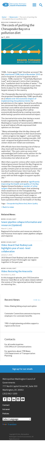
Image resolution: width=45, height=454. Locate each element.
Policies (5, 413)
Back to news (8, 207)
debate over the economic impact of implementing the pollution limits (18, 100)
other (35, 186)
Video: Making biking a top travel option (20, 306)
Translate (12, 424)
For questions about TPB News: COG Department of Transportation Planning (19, 353)
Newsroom (14, 17)
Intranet (6, 409)
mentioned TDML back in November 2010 (22, 74)
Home (4, 17)
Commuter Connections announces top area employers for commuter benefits (22, 315)
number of (27, 186)
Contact (6, 405)
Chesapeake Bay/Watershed (17, 203)
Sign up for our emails (22, 369)
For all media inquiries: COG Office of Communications (17, 345)
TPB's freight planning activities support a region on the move (21, 324)
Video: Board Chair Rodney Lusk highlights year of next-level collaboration (16, 248)
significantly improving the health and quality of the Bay (20, 183)
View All (37, 300)
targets (4, 188)
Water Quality (33, 203)
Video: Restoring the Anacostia (16, 271)
